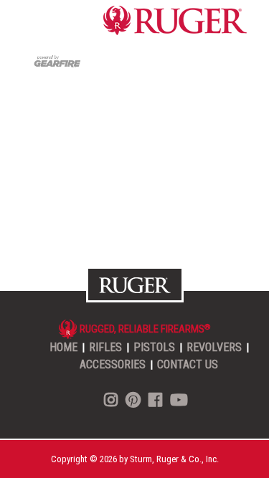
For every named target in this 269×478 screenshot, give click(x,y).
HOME (63, 347)
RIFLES (105, 347)
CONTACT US (187, 364)
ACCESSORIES (113, 364)
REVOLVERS (214, 347)
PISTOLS (154, 347)
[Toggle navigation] (42, 20)
